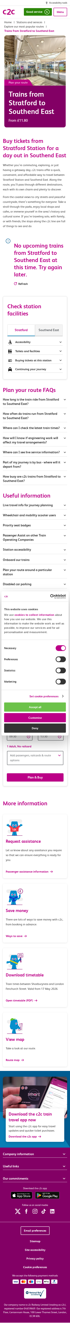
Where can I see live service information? (31, 452)
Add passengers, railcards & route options (30, 758)
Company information (18, 1154)
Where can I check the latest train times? (31, 428)
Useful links (11, 1166)
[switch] (61, 659)
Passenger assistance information (27, 871)
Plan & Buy (35, 777)
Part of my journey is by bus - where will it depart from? (31, 464)
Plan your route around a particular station (27, 572)
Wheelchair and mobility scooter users (29, 515)
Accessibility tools (58, 2)
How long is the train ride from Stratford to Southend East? (31, 402)
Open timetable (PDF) (20, 1000)
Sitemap (35, 1241)
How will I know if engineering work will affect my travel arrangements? (30, 440)
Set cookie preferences (44, 696)
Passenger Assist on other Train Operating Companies (24, 537)
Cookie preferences (35, 1267)
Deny (35, 728)
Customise (35, 717)
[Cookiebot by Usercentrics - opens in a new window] (50, 596)
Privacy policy (35, 1258)
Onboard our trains (16, 560)
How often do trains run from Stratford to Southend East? (30, 416)
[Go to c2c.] (8, 22)
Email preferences (35, 1230)
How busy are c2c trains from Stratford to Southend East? (32, 479)
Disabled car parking (17, 584)
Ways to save (14, 936)
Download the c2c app (23, 1136)
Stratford (21, 330)
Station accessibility (17, 549)
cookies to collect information (34, 614)
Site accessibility (35, 1250)
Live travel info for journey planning (28, 505)
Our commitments (15, 1178)
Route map (13, 1060)
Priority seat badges (17, 525)
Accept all (35, 707)
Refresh (23, 284)
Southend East (49, 330)
